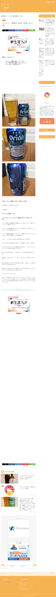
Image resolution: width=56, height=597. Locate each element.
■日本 (4, 20)
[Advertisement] (18, 80)
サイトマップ (22, 586)
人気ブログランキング (46, 86)
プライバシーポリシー (24, 589)
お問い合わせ (22, 584)
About (21, 582)
